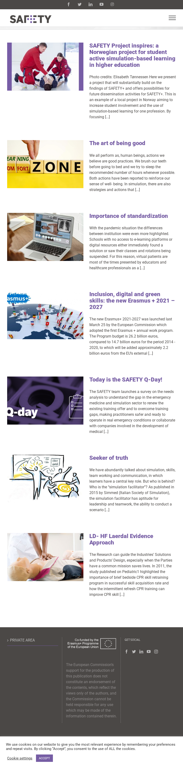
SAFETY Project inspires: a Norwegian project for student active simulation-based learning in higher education (132, 55)
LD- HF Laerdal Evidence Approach (121, 539)
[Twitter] (134, 651)
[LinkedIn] (141, 651)
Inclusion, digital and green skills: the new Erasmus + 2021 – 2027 (132, 300)
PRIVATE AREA (22, 640)
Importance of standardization (128, 216)
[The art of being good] (45, 164)
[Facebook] (126, 651)
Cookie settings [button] (19, 758)
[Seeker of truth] (45, 479)
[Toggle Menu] (172, 18)
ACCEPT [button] (44, 758)
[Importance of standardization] (45, 237)
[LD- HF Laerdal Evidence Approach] (45, 557)
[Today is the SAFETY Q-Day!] (45, 401)
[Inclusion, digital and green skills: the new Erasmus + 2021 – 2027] (45, 315)
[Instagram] (156, 651)
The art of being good (117, 143)
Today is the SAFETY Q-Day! (125, 379)
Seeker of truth (108, 458)
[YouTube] (149, 651)
